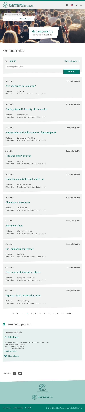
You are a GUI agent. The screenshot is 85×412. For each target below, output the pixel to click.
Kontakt (28, 408)
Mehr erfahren (13, 356)
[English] (72, 5)
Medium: (8, 91)
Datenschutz (18, 408)
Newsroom (14, 19)
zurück (15, 313)
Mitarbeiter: (9, 94)
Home (7, 19)
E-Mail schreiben (10, 351)
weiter (69, 313)
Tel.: (6, 347)
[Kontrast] (67, 5)
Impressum (7, 408)
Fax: (5, 349)
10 (62, 313)
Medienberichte (25, 19)
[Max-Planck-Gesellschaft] (42, 388)
